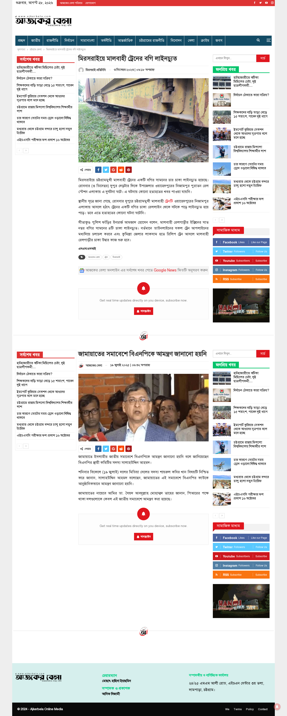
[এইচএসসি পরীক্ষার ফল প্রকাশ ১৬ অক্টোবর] (222, 204)
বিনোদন (176, 40)
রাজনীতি (52, 40)
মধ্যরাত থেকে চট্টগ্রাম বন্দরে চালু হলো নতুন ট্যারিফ (251, 183)
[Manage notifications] (277, 706)
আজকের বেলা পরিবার (71, 3)
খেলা (191, 40)
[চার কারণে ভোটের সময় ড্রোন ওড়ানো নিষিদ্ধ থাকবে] (222, 169)
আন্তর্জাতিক (125, 40)
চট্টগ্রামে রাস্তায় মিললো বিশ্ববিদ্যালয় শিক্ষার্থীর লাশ (250, 149)
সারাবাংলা (87, 40)
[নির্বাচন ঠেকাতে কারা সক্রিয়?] (222, 100)
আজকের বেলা (94, 257)
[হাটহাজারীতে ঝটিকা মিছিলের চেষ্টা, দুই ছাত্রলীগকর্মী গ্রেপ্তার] (222, 82)
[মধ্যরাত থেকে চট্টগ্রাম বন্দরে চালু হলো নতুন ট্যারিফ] (222, 186)
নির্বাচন (69, 40)
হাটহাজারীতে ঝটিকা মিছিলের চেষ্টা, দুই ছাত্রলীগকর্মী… (246, 81)
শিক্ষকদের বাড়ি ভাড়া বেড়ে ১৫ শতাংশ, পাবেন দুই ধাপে (250, 114)
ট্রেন (106, 257)
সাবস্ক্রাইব (146, 311)
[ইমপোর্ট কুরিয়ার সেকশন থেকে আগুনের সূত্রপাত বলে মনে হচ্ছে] (222, 134)
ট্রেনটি (169, 201)
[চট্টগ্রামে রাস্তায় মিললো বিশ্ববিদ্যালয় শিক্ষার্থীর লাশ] (222, 152)
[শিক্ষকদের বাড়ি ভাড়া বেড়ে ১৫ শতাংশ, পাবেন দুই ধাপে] (222, 117)
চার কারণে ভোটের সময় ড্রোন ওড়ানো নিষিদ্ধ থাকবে (250, 166)
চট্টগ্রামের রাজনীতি (151, 40)
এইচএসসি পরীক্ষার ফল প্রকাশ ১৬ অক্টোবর (249, 201)
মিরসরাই (116, 257)
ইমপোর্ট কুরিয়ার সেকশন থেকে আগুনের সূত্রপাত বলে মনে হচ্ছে (250, 133)
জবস (219, 40)
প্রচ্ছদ (21, 40)
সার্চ (263, 58)
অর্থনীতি (106, 40)
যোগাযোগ (91, 3)
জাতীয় (35, 40)
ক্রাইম (205, 40)
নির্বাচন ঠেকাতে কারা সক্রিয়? (251, 95)
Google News (165, 270)
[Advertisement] (187, 20)
